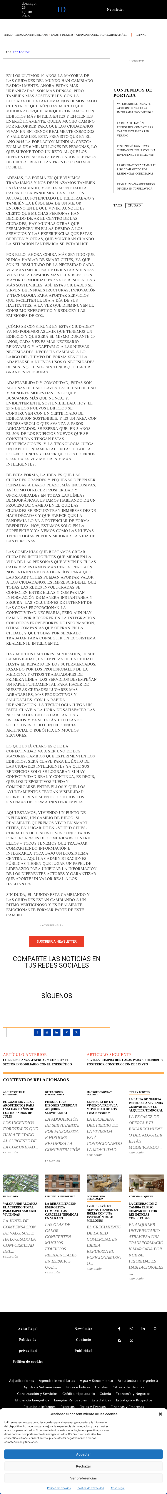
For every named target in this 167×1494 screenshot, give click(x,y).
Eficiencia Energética (60, 1196)
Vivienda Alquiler (141, 1196)
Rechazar (83, 1466)
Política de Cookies (59, 1488)
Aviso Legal (118, 1488)
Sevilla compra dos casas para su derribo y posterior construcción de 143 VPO (125, 1062)
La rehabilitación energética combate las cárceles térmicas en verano (61, 1211)
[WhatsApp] (71, 979)
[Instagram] (47, 1032)
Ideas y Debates (62, 34)
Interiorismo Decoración (96, 1197)
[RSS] (119, 1341)
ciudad (134, 205)
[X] (51, 979)
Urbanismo (10, 1196)
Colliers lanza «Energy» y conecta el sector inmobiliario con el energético (37, 1062)
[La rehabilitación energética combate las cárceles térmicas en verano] (62, 1183)
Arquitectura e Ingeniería (14, 1093)
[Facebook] (41, 979)
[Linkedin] (57, 1032)
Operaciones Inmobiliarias (54, 1093)
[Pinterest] (61, 979)
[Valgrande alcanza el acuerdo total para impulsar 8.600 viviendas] (20, 1183)
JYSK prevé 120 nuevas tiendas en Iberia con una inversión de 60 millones (136, 150)
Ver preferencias (83, 1478)
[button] (160, 1414)
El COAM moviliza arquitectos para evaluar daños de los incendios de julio (18, 1109)
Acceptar (83, 1454)
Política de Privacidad (90, 1488)
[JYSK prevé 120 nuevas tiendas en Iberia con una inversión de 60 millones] (104, 1183)
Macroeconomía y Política (99, 1093)
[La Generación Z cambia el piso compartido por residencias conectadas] (146, 1183)
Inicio (8, 34)
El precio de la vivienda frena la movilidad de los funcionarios (102, 1107)
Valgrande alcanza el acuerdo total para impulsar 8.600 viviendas (135, 108)
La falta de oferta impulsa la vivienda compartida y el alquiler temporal (146, 1105)
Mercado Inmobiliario (31, 34)
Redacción (21, 52)
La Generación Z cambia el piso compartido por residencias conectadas (136, 169)
